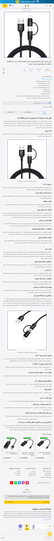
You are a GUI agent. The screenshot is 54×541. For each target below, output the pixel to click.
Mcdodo (24, 71)
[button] (3, 448)
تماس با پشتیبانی (32, 475)
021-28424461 (9, 502)
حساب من (33, 471)
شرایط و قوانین (48, 473)
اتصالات (31, 71)
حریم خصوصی (48, 475)
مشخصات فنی (28, 112)
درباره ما (18, 471)
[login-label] (4, 6)
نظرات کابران (10, 112)
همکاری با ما (17, 473)
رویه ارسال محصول (47, 471)
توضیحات (44, 112)
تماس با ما (18, 475)
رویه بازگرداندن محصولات (46, 477)
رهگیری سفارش (32, 473)
